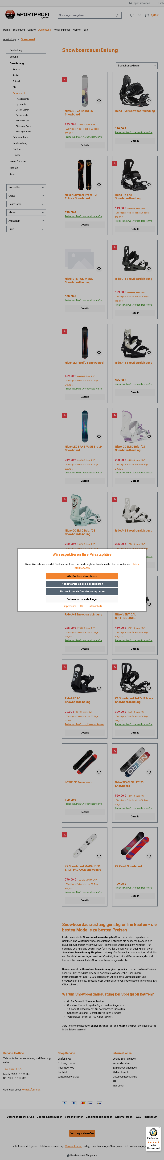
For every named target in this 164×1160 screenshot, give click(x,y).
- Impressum (69, 606)
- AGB (81, 606)
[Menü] (159, 1128)
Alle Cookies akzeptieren (82, 576)
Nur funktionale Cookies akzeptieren (82, 591)
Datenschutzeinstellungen (82, 599)
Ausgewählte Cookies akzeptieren (82, 583)
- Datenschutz (94, 606)
